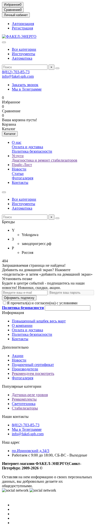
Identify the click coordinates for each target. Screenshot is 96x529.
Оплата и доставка (27, 147)
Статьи (18, 173)
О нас (16, 142)
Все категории (24, 49)
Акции (17, 356)
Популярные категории (21, 386)
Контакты (20, 182)
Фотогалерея (22, 178)
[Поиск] (57, 68)
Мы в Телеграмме (27, 89)
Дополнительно (15, 347)
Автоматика (22, 58)
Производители (25, 369)
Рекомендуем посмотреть (33, 373)
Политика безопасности (32, 151)
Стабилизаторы (25, 408)
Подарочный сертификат (33, 364)
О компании (22, 325)
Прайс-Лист (22, 165)
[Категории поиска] (4, 42)
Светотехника (23, 404)
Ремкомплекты (24, 399)
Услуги (18, 156)
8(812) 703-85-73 (16, 72)
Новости (19, 169)
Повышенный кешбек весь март (39, 321)
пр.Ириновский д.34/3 (30, 451)
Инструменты (23, 54)
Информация (13, 313)
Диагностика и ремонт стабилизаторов (44, 160)
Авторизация (23, 24)
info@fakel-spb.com (18, 76)
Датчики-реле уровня (30, 395)
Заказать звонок (25, 85)
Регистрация (22, 28)
